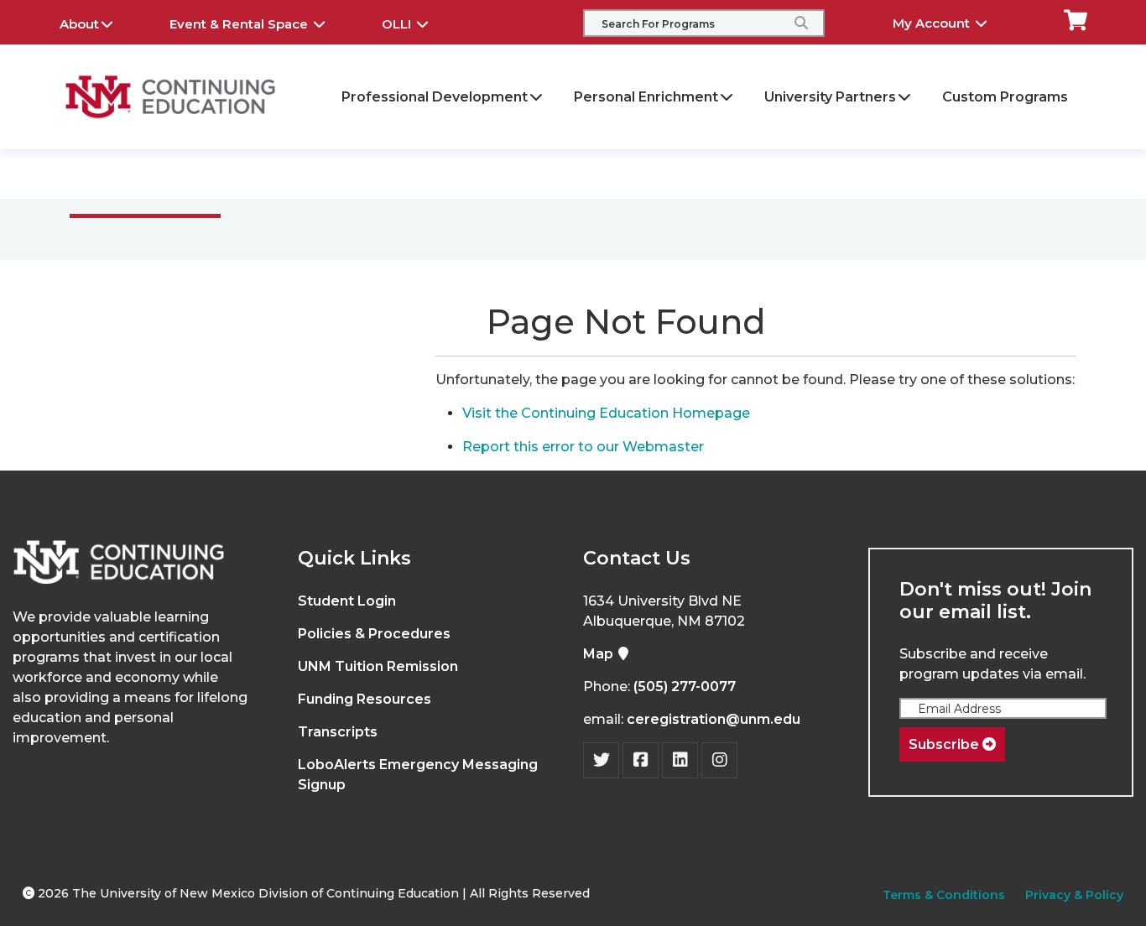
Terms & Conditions (944, 895)
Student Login (347, 601)
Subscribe (945, 744)
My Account (933, 23)
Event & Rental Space (240, 24)
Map (600, 654)
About (79, 24)
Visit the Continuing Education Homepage (606, 413)
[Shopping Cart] (1075, 19)
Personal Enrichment (646, 97)
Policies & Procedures (374, 634)
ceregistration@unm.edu (713, 719)
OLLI (398, 24)
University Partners (830, 97)
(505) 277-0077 (684, 686)
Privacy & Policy (1074, 895)
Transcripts (338, 732)
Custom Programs (1005, 97)
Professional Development (434, 97)
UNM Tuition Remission (378, 666)
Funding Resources (364, 699)
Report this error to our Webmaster (583, 447)
